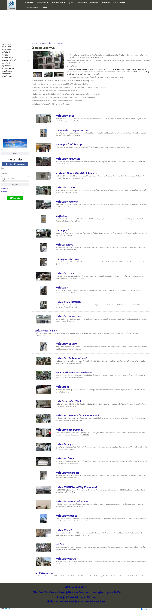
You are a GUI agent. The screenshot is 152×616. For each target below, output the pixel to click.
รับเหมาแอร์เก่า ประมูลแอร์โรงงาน (72, 130)
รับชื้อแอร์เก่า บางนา (65, 273)
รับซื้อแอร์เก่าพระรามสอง (67, 473)
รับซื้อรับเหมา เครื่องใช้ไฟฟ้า (69, 401)
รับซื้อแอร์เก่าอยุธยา (65, 444)
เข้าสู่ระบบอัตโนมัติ (7, 179)
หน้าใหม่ (60, 544)
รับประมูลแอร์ (62, 230)
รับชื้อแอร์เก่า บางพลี (65, 187)
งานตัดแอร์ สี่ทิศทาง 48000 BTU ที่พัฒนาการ (76, 173)
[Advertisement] (76, 25)
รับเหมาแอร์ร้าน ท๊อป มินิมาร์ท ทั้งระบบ (74, 372)
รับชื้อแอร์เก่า (62, 288)
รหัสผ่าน (4, 173)
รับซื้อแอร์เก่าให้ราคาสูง (67, 202)
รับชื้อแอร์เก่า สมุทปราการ (68, 159)
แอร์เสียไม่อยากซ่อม (44, 573)
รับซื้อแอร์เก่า (43, 43)
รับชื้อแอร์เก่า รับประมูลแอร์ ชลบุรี (71, 358)
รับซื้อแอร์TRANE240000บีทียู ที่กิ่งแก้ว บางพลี (77, 487)
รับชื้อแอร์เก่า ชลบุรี (65, 116)
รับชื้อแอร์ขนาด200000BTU (68, 302)
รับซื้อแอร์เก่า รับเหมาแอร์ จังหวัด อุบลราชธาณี (77, 415)
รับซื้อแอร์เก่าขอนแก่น (66, 559)
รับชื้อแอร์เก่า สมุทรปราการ (68, 316)
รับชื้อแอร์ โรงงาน (64, 245)
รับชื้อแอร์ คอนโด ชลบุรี (46, 331)
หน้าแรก (34, 43)
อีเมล (3, 168)
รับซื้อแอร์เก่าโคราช (65, 458)
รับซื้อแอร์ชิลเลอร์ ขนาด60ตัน (69, 430)
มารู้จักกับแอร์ (62, 216)
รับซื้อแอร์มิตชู (62, 387)
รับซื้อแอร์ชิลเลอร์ (64, 530)
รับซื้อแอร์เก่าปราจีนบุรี (66, 516)
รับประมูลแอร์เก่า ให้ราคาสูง (69, 144)
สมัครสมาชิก (5, 192)
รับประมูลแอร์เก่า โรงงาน (67, 259)
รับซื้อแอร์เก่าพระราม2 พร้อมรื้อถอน (72, 501)
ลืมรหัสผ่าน (4, 188)
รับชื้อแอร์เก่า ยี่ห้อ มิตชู (66, 344)
